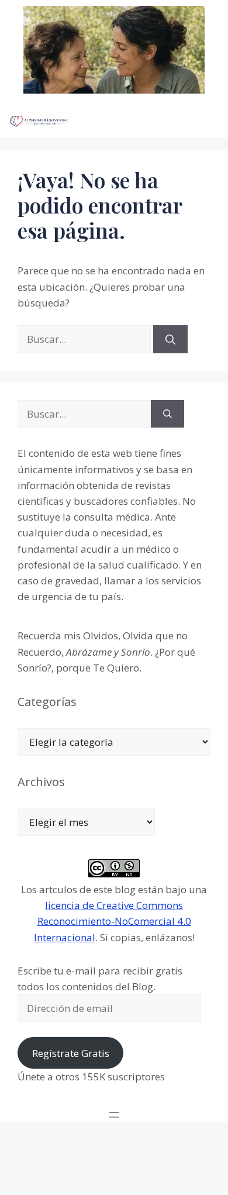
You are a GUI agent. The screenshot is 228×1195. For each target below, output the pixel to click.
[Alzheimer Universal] (39, 120)
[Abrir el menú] (114, 1115)
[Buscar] (170, 339)
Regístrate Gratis (70, 1053)
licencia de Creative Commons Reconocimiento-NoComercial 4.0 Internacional (112, 920)
